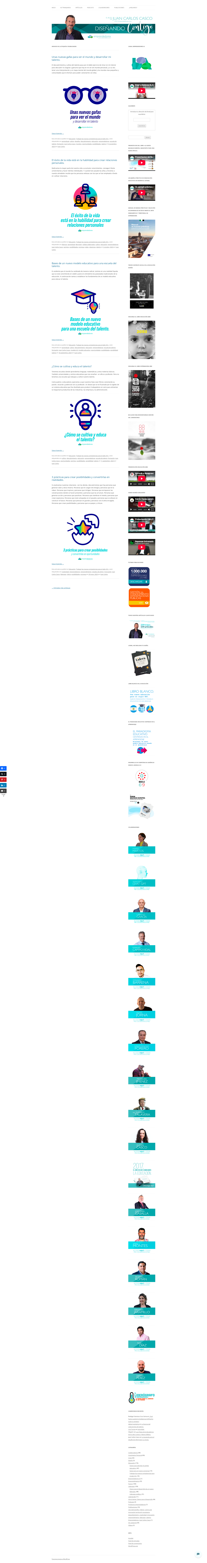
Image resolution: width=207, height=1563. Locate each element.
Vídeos (130, 1525)
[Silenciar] (149, 484)
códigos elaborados (88, 244)
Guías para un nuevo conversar (140, 1471)
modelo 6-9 (74, 350)
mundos (79, 144)
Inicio (54, 8)
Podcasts (90, 8)
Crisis (130, 1458)
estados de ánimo (98, 572)
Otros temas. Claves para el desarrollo (140, 1499)
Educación (72, 139)
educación (95, 141)
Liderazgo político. (135, 1494)
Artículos (78, 8)
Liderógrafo (132, 1497)
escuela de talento (110, 348)
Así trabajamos (65, 8)
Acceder (130, 1538)
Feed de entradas (133, 1541)
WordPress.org (133, 1546)
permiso (66, 247)
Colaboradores (104, 8)
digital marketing (133, 1424)
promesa (81, 247)
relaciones (92, 247)
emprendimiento (86, 572)
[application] (141, 478)
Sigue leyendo (58, 133)
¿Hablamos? (133, 8)
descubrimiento (86, 141)
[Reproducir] (131, 484)
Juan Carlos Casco (69, 144)
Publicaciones (119, 8)
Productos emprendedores (137, 1505)
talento (103, 144)
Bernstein (79, 244)
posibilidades (96, 144)
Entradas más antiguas (61, 588)
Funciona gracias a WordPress (61, 1559)
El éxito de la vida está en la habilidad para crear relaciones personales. (84, 161)
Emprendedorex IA (134, 1479)
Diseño (130, 1460)
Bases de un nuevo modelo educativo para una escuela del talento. (84, 265)
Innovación (107, 572)
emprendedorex (104, 141)
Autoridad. (141, 1429)
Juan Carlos (61, 146)
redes (87, 247)
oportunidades (87, 144)
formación (60, 144)
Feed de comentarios (135, 1543)
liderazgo (63, 574)
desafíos (77, 141)
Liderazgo (131, 1486)
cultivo (72, 141)
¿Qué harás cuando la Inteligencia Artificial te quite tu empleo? (140, 1419)
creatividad (65, 572)
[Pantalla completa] (152, 484)
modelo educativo (84, 350)
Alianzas (64, 244)
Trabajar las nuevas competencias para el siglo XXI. (92, 139)
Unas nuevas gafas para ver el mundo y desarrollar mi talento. (81, 58)
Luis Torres (131, 1429)
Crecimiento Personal (135, 1455)
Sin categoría (132, 1523)
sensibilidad (114, 350)
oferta (69, 574)
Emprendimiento (133, 1481)
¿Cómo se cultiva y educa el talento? (72, 366)
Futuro (130, 1484)
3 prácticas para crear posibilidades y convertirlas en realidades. (81, 478)
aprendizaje (65, 141)
